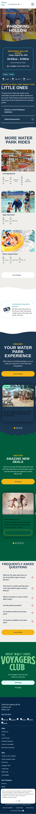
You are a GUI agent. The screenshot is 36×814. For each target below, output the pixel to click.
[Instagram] (12, 719)
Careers (4, 783)
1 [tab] (14, 428)
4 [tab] (21, 428)
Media (3, 786)
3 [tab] (19, 428)
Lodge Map (5, 768)
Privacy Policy (13, 797)
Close (17, 800)
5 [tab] (22, 543)
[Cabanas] (18, 403)
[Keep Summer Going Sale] (18, 515)
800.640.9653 (6, 714)
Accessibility (5, 775)
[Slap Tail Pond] (18, 209)
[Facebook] (5, 719)
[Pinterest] (23, 719)
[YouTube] (30, 719)
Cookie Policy (28, 794)
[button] (32, 4)
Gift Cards (5, 762)
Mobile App (5, 772)
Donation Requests (7, 741)
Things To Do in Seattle (9, 756)
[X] (18, 719)
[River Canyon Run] (18, 248)
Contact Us (5, 731)
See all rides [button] (17, 275)
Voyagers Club (6, 765)
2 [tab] (15, 543)
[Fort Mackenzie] (18, 169)
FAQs (3, 735)
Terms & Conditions (8, 807)
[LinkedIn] (4, 723)
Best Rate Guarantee (8, 747)
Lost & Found (6, 738)
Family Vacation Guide (8, 759)
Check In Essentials (7, 744)
